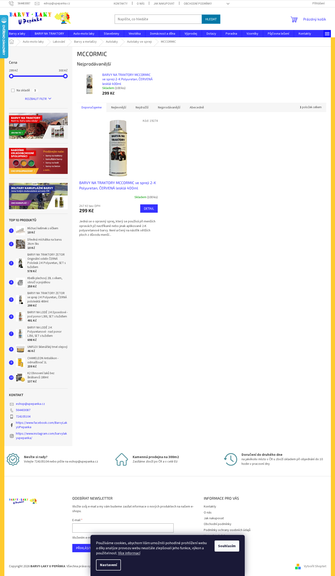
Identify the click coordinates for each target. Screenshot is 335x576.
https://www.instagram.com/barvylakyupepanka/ (41, 435)
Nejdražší (142, 107)
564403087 (23, 410)
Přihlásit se (86, 548)
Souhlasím (227, 546)
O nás (140, 4)
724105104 (23, 416)
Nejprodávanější (169, 107)
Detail (149, 208)
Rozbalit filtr (36, 99)
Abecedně (197, 107)
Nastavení (108, 564)
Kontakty (121, 4)
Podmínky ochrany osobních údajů (227, 530)
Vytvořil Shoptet (315, 566)
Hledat (211, 19)
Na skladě (26, 90)
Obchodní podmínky (198, 4)
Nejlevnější (118, 107)
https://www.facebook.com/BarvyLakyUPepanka (41, 425)
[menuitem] (17, 33)
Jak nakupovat (164, 4)
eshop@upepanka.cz (30, 404)
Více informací (129, 553)
